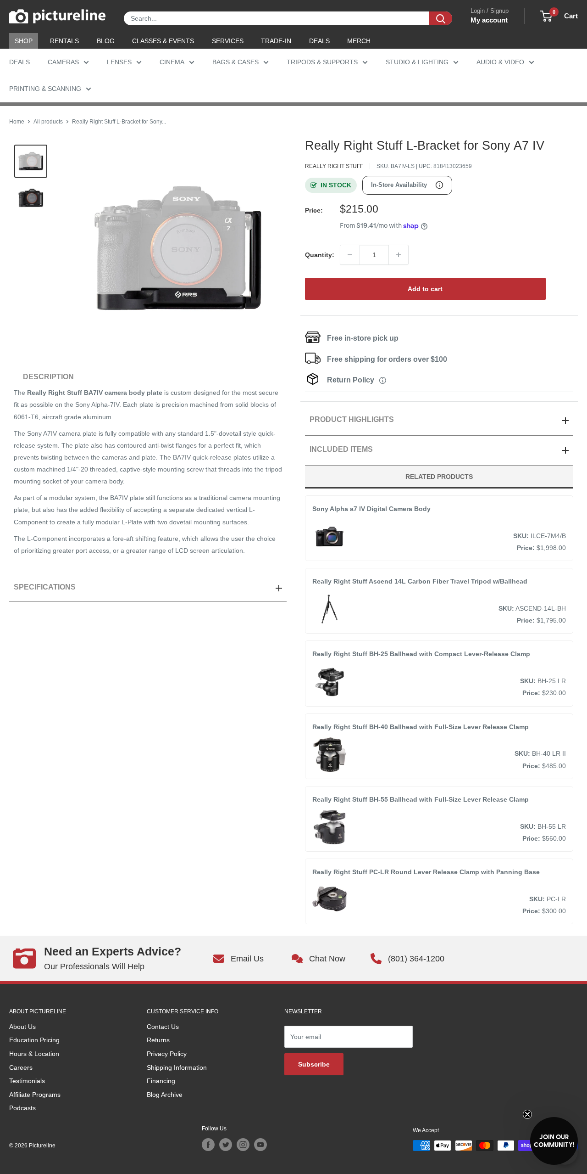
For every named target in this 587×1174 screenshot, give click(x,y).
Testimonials (27, 1080)
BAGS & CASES (235, 62)
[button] (554, 1141)
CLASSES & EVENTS (163, 41)
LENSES (119, 62)
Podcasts (22, 1108)
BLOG (106, 41)
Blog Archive (165, 1094)
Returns (158, 1040)
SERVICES (228, 41)
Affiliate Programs (35, 1094)
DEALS (319, 41)
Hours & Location (34, 1053)
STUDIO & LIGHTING (417, 62)
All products (48, 121)
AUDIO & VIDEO (500, 62)
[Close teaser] (527, 1114)
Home (16, 121)
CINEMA (172, 62)
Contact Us (163, 1026)
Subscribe (314, 1064)
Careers (21, 1067)
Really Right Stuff (334, 166)
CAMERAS (63, 62)
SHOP (24, 41)
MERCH (359, 41)
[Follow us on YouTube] (260, 1144)
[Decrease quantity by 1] (350, 254)
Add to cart (425, 288)
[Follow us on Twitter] (225, 1144)
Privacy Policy (167, 1053)
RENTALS (64, 41)
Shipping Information (177, 1067)
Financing (161, 1080)
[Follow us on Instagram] (243, 1144)
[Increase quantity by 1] (398, 254)
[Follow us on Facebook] (208, 1144)
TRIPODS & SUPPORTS (322, 62)
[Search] (440, 18)
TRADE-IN (276, 41)
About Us (22, 1026)
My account (489, 20)
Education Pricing (34, 1040)
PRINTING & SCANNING (45, 88)
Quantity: (319, 254)
